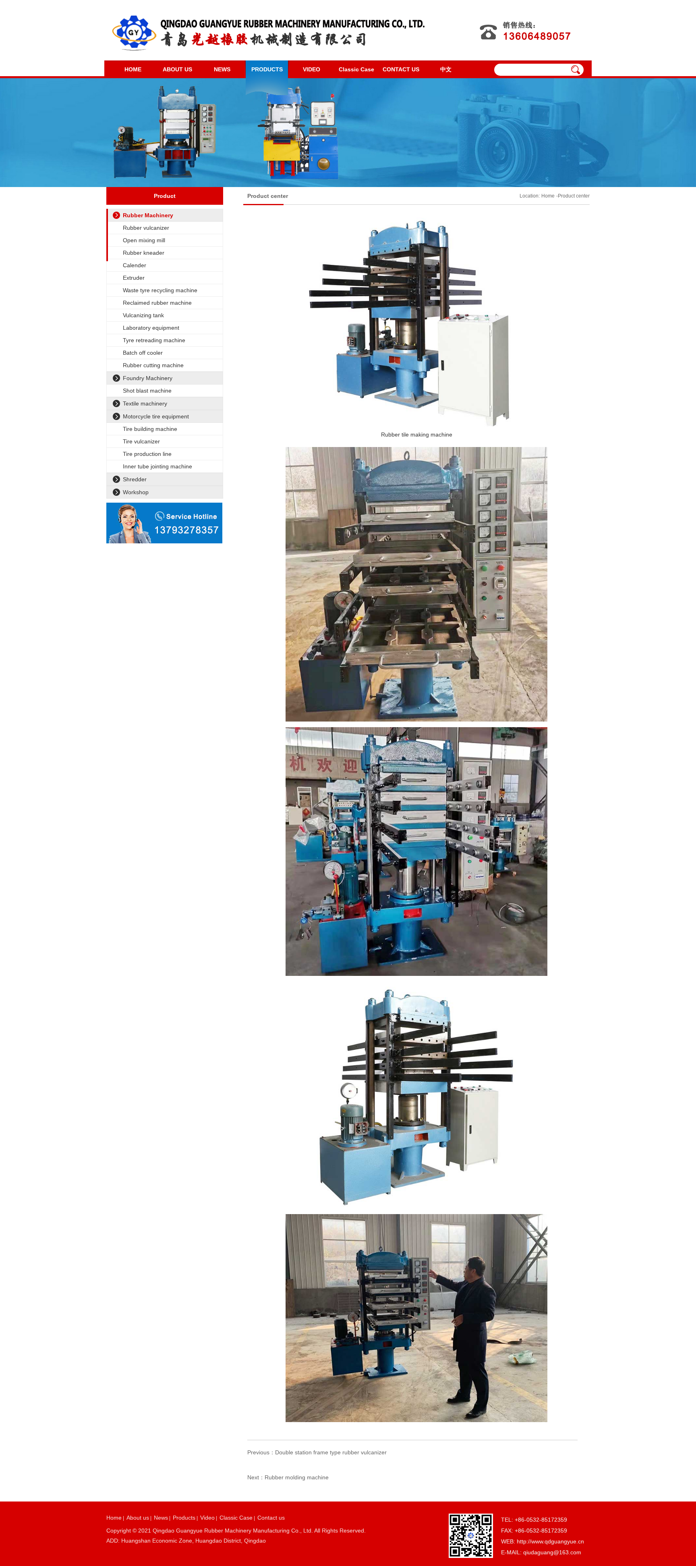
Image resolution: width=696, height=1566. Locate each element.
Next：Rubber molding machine (288, 1477)
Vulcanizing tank (143, 315)
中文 (446, 69)
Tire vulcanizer (141, 441)
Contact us (271, 1517)
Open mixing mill (144, 240)
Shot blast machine (147, 390)
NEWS (222, 69)
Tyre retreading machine (154, 340)
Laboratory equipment (151, 327)
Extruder (134, 278)
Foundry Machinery (147, 378)
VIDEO (311, 69)
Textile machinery (145, 403)
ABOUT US (177, 69)
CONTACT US (401, 69)
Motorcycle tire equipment (156, 416)
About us (137, 1517)
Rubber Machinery (148, 215)
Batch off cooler (143, 352)
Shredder (135, 479)
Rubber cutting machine (153, 365)
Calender (134, 265)
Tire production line (147, 454)
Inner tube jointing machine (157, 466)
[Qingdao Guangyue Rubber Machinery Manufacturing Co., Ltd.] (267, 30)
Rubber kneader (143, 253)
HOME (132, 69)
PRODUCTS (267, 69)
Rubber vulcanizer (146, 228)
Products (184, 1517)
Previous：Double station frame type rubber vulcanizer (317, 1452)
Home (548, 196)
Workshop (136, 492)
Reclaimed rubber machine (157, 302)
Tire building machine (150, 429)
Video (207, 1517)
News (161, 1517)
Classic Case (356, 69)
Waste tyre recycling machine (160, 290)
